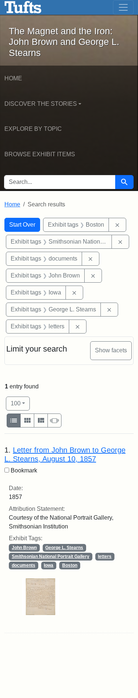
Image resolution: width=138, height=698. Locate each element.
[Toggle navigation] (123, 7)
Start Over (22, 224)
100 (20, 403)
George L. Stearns (64, 547)
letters (105, 556)
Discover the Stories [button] (40, 104)
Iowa (48, 565)
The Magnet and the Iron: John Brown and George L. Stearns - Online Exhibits (23, 7)
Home (13, 78)
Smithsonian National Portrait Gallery (50, 556)
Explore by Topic (33, 129)
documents (23, 565)
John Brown (24, 547)
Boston (69, 565)
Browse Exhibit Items (39, 154)
